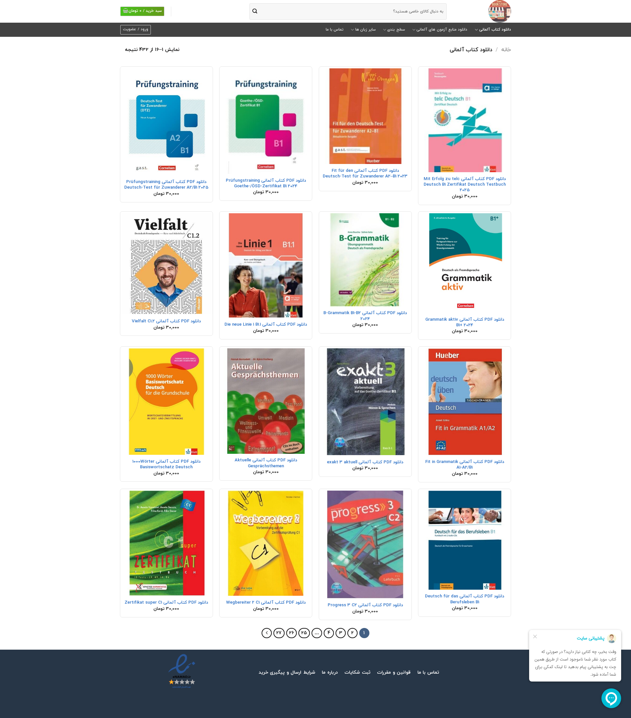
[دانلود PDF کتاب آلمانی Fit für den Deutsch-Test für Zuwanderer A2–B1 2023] (365, 116)
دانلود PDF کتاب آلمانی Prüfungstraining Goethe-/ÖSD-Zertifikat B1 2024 (266, 183)
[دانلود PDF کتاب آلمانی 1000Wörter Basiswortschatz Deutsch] (166, 401)
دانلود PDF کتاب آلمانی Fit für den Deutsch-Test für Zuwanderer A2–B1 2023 (365, 173)
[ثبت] (254, 11)
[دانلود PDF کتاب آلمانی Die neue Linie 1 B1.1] (266, 265)
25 (304, 633)
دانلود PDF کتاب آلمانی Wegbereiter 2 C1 (266, 602)
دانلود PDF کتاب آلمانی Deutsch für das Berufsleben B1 (464, 599)
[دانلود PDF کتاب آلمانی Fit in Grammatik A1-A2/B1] (464, 401)
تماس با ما (334, 29)
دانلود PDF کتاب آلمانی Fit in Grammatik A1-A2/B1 (464, 464)
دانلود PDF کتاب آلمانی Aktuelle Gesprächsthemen (266, 463)
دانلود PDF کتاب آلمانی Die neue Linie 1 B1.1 (265, 324)
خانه (506, 50)
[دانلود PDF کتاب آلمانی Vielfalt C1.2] (166, 263)
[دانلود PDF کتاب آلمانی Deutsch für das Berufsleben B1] (464, 540)
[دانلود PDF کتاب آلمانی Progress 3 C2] (365, 544)
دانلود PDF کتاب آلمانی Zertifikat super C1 (166, 602)
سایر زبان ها (365, 29)
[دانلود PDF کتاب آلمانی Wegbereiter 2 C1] (266, 543)
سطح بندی (396, 29)
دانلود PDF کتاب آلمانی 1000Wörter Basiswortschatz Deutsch (166, 464)
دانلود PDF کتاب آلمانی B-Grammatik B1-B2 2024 (365, 315)
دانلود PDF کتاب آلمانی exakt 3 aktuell (365, 462)
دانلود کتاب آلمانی (495, 29)
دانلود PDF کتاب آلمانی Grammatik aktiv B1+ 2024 (464, 322)
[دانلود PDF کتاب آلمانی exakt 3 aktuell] (365, 401)
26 (291, 633)
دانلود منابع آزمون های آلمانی (441, 29)
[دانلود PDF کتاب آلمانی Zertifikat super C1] (166, 543)
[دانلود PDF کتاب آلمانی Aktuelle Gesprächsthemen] (266, 401)
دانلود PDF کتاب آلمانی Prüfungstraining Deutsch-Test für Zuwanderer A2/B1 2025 (166, 184)
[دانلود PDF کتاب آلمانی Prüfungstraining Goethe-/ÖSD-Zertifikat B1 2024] (266, 121)
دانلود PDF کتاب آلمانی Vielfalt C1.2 (166, 321)
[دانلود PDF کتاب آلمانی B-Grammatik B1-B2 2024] (365, 259)
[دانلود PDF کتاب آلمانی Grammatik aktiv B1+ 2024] (464, 263)
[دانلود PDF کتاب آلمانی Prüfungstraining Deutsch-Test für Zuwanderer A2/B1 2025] (166, 121)
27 (279, 633)
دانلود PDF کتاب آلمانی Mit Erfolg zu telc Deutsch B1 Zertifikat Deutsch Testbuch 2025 (465, 184)
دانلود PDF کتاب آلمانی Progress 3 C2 (365, 605)
